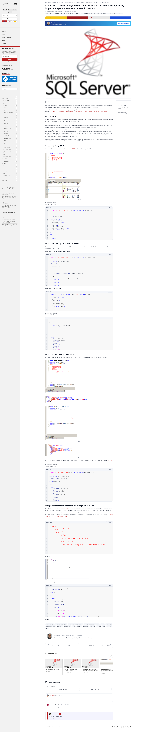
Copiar (110, 207)
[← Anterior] (109, 656)
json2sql (79, 626)
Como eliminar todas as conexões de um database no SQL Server (59, 645)
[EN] (9, 21)
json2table (86, 626)
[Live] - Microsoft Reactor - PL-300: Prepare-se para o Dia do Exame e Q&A (9, 225)
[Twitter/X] (11, 10)
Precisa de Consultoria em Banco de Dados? (99, 17)
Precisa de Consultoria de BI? (57, 17)
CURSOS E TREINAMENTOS (7, 29)
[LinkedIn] (4, 10)
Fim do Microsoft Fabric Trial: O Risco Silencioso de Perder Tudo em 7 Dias (8, 188)
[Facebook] (11, 12)
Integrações (95, 2)
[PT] (4, 21)
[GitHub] (6, 10)
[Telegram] (9, 12)
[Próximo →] (112, 656)
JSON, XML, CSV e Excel (101, 2)
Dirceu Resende (10, 3)
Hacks (91, 2)
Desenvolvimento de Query (59, 2)
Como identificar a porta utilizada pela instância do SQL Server (8, 222)
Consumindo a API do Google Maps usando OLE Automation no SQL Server (97, 645)
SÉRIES (3, 34)
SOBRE (3, 40)
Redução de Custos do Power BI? (78, 17)
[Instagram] (13, 10)
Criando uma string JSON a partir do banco (123, 107)
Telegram (63, 637)
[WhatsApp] (16, 10)
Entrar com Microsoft (96, 689)
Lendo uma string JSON (122, 105)
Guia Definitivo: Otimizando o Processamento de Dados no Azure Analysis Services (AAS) (9, 197)
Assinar (10, 59)
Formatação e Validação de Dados (71, 2)
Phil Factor (74, 149)
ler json (99, 626)
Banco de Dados (51, 2)
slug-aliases (4, 217)
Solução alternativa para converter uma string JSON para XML (123, 114)
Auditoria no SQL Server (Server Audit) (8, 219)
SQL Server (108, 2)
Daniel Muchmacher (64, 509)
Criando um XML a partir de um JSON (123, 110)
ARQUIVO (4, 31)
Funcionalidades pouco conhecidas (83, 2)
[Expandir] (107, 207)
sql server (109, 626)
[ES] (15, 21)
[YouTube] (9, 10)
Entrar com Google (63, 689)
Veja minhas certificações (87, 637)
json (74, 626)
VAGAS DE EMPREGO (6, 37)
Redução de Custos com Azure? (121, 17)
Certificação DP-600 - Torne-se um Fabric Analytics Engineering (9, 206)
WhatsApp (57, 637)
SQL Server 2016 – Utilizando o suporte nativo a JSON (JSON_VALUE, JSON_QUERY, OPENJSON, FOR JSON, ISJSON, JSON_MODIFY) (79, 111)
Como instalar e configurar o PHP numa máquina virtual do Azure (8, 201)
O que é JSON (120, 104)
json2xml (93, 626)
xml (48, 628)
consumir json (68, 626)
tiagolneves (52, 695)
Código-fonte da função (50, 582)
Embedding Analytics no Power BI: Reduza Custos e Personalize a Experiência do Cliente (9, 192)
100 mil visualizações (5, 214)
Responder (50, 699)
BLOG (3, 26)
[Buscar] (16, 15)
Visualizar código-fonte (50, 204)
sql (104, 626)
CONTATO (4, 43)
